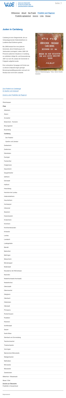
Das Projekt (32, 13)
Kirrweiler (7, 232)
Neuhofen (7, 275)
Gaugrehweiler (8, 173)
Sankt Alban (8, 333)
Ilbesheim (7, 212)
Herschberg (7, 188)
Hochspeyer (7, 204)
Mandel (6, 247)
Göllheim (7, 177)
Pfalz (4, 106)
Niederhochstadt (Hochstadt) (12, 279)
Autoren (35, 16)
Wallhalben (7, 361)
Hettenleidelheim (9, 196)
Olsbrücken (7, 302)
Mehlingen (7, 255)
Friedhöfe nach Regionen (46, 13)
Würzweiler (7, 369)
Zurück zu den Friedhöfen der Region (14, 95)
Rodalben (7, 318)
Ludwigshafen (8, 243)
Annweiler (7, 118)
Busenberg (7, 130)
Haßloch (6, 185)
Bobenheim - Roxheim (11, 122)
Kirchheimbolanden (10, 228)
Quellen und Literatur (11, 141)
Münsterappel (8, 263)
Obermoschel (8, 290)
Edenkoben (7, 153)
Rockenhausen (8, 314)
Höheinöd (7, 208)
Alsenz (6, 114)
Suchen (61, 3)
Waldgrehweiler (9, 357)
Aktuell (23, 13)
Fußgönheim (8, 165)
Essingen (7, 157)
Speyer (6, 329)
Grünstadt (7, 181)
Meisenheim (8, 259)
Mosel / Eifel (6, 380)
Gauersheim (8, 169)
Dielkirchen (7, 149)
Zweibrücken (8, 373)
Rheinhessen (7, 102)
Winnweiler (7, 365)
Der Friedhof (9, 138)
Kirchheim (7, 224)
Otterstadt (7, 306)
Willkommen (15, 13)
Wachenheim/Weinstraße (11, 353)
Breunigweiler (8, 126)
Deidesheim (7, 145)
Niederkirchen (8, 282)
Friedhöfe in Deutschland (10, 386)
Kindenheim (7, 220)
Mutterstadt (7, 267)
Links (42, 16)
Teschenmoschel (9, 341)
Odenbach (7, 298)
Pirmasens (7, 310)
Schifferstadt (8, 326)
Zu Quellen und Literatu (10, 91)
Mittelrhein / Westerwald (10, 377)
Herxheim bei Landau (10, 192)
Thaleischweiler (9, 345)
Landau (6, 235)
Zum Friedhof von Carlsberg (11, 89)
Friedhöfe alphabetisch (23, 16)
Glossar (48, 16)
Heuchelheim (8, 200)
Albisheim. (7, 110)
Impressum (6, 394)
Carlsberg (7, 134)
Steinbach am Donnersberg (12, 337)
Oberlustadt (7, 286)
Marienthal (7, 251)
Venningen (7, 349)
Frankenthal (7, 161)
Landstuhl (7, 239)
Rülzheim (7, 322)
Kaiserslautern (8, 216)
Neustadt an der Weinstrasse (13, 271)
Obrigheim (7, 294)
